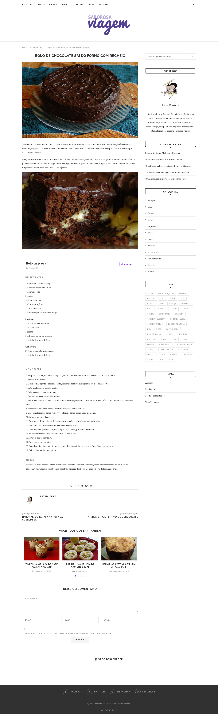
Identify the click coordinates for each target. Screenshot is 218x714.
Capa (150, 206)
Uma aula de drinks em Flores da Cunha (163, 159)
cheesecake (186, 304)
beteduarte (48, 496)
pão (175, 339)
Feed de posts (151, 389)
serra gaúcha (166, 349)
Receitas (27, 4)
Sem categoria (154, 258)
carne (161, 304)
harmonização (154, 334)
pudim (165, 339)
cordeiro (179, 314)
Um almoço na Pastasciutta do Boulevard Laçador (168, 165)
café (182, 299)
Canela (150, 304)
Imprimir (128, 264)
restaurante (153, 252)
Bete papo (152, 200)
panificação (152, 339)
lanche (169, 334)
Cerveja (151, 213)
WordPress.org (152, 402)
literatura (182, 334)
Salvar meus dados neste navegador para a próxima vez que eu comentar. (68, 633)
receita (150, 344)
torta (162, 354)
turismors (187, 354)
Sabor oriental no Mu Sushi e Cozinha (162, 152)
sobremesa (183, 349)
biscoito (151, 299)
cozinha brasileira (156, 319)
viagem (150, 359)
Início (24, 47)
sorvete (151, 354)
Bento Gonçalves (166, 294)
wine (171, 359)
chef (149, 309)
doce (158, 329)
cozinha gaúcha (178, 319)
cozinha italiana (155, 324)
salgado (151, 349)
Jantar (150, 232)
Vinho (65, 4)
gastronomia (172, 329)
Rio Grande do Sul (184, 344)
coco (174, 309)
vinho (161, 359)
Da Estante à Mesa (176, 324)
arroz (150, 294)
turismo (174, 354)
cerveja (172, 304)
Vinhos (151, 271)
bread (172, 299)
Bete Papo (104, 4)
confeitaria (164, 314)
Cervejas (78, 4)
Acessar (149, 382)
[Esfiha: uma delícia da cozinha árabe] (80, 548)
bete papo (183, 294)
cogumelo (186, 309)
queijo (184, 339)
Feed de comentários (155, 395)
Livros (41, 4)
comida (150, 314)
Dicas (91, 4)
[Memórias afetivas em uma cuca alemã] (119, 548)
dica (149, 329)
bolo (162, 299)
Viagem (53, 4)
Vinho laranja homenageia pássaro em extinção (167, 172)
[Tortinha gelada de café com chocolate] (41, 548)
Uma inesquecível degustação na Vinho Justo (166, 178)
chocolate (161, 309)
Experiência (153, 226)
